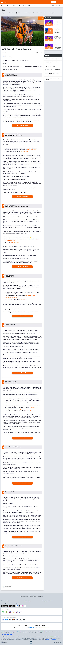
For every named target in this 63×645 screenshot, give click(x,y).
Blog (3, 10)
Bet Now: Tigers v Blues (22, 125)
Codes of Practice (42, 631)
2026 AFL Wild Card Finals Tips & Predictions (51, 62)
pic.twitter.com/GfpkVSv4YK (11, 297)
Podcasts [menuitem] (45, 13)
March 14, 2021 (24, 151)
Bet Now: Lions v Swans (22, 438)
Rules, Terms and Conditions (7, 634)
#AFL (30, 406)
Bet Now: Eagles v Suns (22, 577)
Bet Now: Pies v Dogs (22, 196)
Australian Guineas (33, 596)
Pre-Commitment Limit (17, 631)
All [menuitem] (6, 13)
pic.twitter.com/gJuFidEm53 (11, 240)
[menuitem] (3, 5)
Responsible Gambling (5, 631)
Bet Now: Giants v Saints (22, 537)
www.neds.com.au (5, 2)
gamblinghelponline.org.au (43, 627)
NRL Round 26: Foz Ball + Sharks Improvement (51, 74)
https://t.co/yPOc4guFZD (33, 239)
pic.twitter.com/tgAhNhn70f (15, 409)
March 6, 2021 (23, 299)
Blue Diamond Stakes (24, 596)
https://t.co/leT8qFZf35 (32, 149)
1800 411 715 (47, 600)
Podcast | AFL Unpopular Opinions (52, 58)
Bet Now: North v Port (22, 483)
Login (54, 2)
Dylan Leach (5, 52)
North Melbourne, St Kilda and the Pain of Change (53, 78)
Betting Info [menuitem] (52, 13)
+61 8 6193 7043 (27, 600)
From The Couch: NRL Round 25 (51, 66)
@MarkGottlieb (34, 407)
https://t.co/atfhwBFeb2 (30, 295)
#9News (6, 409)
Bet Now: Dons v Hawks (22, 373)
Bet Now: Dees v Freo (22, 266)
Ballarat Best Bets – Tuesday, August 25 (52, 70)
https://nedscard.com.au (51, 639)
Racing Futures (40, 596)
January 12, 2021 (15, 242)
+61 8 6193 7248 (6, 600)
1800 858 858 (31, 627)
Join (59, 2)
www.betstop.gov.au (54, 636)
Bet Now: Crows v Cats (22, 316)
